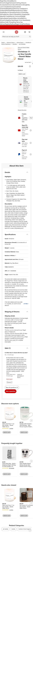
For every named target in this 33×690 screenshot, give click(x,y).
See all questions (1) (12, 387)
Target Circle (19, 24)
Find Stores (26, 24)
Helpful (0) (19, 374)
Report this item (22, 110)
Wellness (15, 10)
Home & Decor (11, 5)
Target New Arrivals (6, 1)
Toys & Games (9, 12)
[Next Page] (31, 420)
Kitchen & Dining (21, 5)
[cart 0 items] (29, 32)
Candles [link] (13, 529)
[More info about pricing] (30, 66)
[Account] (25, 32)
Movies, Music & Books (11, 14)
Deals (6, 18)
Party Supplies (22, 14)
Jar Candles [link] (5, 529)
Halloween (12, 3)
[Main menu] (3, 32)
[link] (25, 62)
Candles (15, 44)
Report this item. (26, 303)
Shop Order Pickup (7, 22)
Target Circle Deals (20, 20)
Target (3, 42)
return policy (12, 340)
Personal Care (18, 8)
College (6, 3)
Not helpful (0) (20, 376)
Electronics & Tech (19, 12)
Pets (7, 10)
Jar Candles (22, 44)
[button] (25, 62)
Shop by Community (15, 16)
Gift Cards (6, 16)
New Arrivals (18, 18)
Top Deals (12, 20)
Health (10, 10)
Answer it (9, 382)
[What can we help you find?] (16, 36)
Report (18, 377)
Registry (7, 24)
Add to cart (22, 74)
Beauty (11, 8)
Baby (7, 8)
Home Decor (20, 42)
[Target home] (16, 32)
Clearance (11, 18)
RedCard (12, 24)
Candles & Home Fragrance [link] (24, 529)
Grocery (11, 7)
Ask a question (10, 391)
